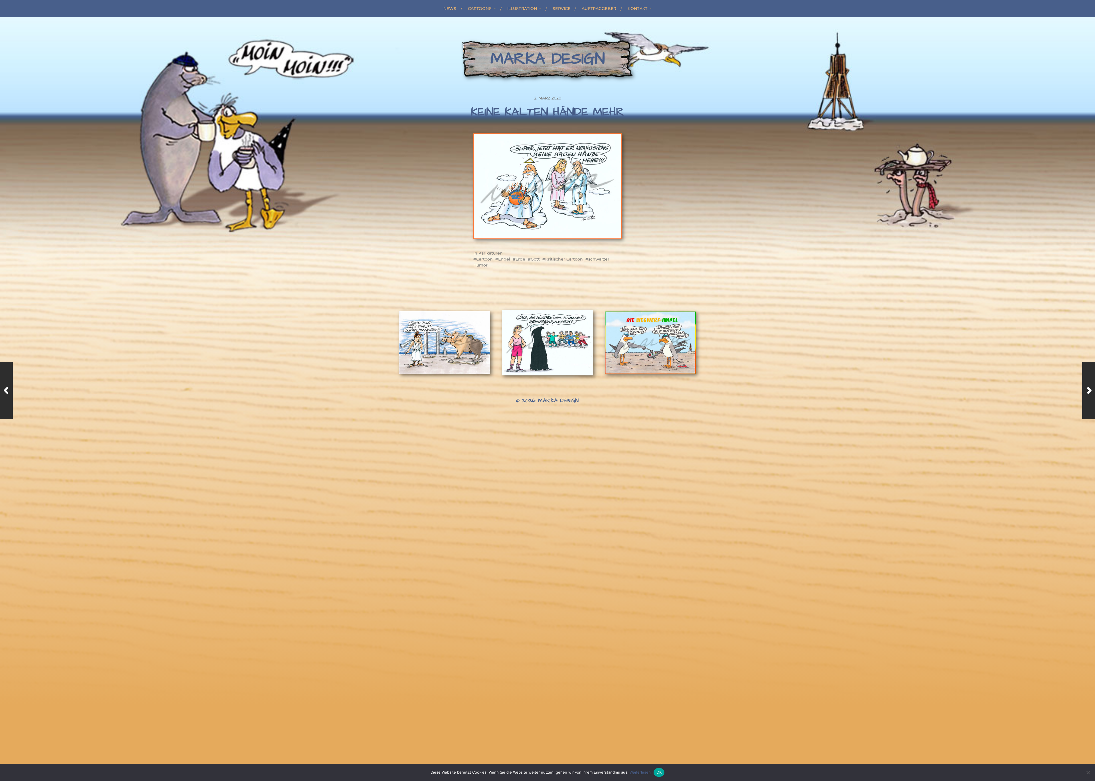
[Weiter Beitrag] (1088, 390)
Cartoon (484, 259)
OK (659, 772)
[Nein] (1088, 772)
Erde (520, 259)
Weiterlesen (640, 772)
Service (561, 8)
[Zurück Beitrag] (6, 390)
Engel (504, 259)
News (450, 8)
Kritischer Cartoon (564, 259)
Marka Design (547, 59)
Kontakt (637, 8)
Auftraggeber (599, 8)
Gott (535, 259)
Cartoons (480, 8)
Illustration (522, 8)
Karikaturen (490, 253)
